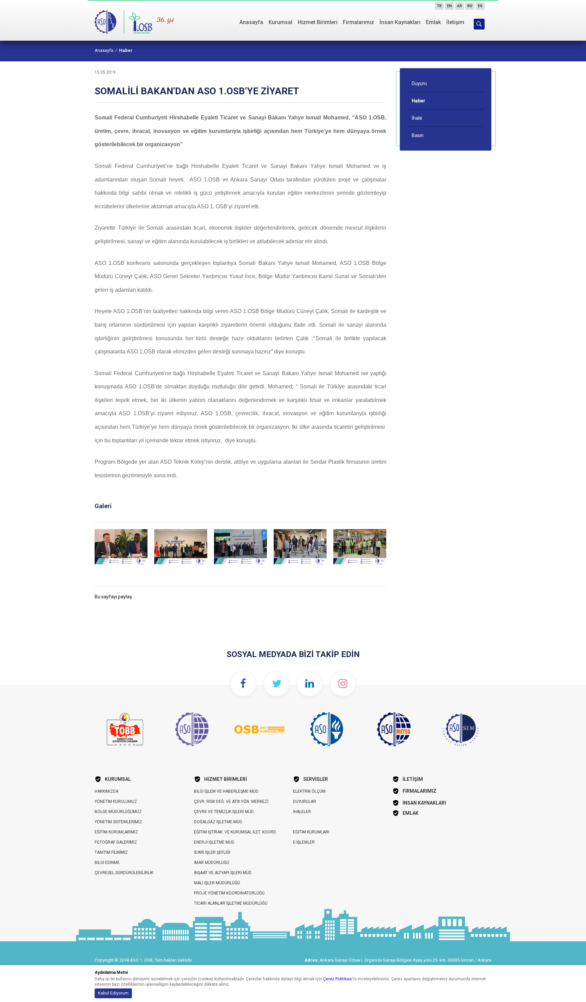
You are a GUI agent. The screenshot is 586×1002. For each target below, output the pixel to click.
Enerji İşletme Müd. (214, 842)
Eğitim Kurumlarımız (116, 832)
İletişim (455, 22)
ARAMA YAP (479, 24)
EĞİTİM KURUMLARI (311, 832)
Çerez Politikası (337, 979)
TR (439, 6)
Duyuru (419, 83)
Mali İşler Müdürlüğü (217, 883)
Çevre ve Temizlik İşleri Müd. (224, 811)
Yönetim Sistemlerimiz (118, 822)
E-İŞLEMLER (304, 842)
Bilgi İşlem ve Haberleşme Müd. (226, 791)
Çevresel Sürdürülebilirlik (124, 872)
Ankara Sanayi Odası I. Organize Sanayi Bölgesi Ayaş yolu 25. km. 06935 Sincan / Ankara (405, 960)
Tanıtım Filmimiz (111, 852)
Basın (418, 135)
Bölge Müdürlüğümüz (118, 811)
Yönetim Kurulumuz (116, 801)
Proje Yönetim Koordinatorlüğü (229, 893)
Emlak (433, 22)
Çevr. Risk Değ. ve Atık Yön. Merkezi (231, 801)
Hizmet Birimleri (317, 22)
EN (449, 6)
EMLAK (410, 813)
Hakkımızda (106, 791)
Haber (126, 50)
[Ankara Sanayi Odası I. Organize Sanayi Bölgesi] (124, 20)
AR (459, 6)
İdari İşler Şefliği (212, 852)
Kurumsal (280, 22)
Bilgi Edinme (107, 862)
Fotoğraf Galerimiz (116, 842)
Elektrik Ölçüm (309, 791)
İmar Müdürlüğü (211, 862)
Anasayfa (251, 22)
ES (480, 6)
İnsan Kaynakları (400, 22)
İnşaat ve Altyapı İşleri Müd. (223, 872)
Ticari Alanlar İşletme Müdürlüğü (231, 903)
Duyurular (304, 801)
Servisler (315, 779)
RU (469, 6)
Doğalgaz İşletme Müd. (218, 822)
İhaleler (302, 811)
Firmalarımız (358, 22)
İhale (417, 118)
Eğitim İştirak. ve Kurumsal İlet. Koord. (235, 832)
